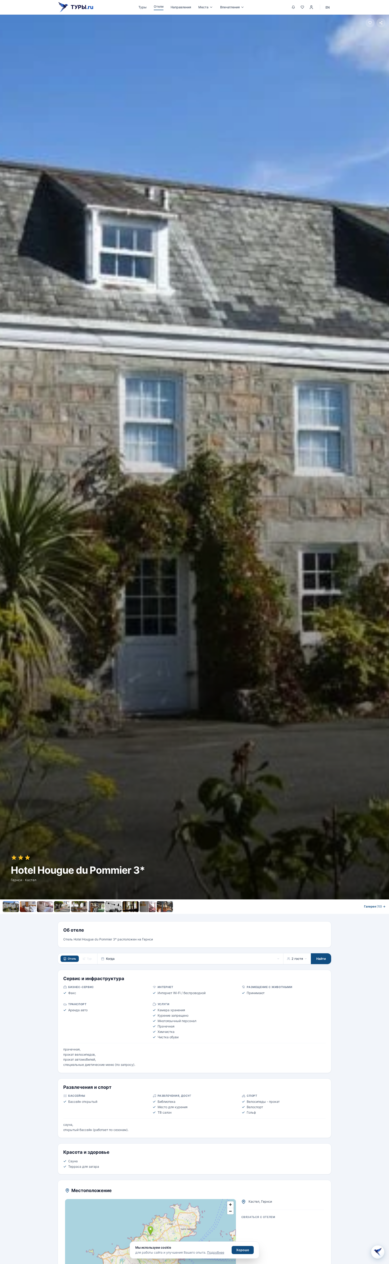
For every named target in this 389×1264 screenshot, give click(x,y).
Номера (146, 916)
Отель (72, 958)
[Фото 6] (96, 906)
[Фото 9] (148, 906)
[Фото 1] (11, 906)
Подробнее (215, 1252)
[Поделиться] (380, 22)
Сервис (166, 916)
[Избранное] (302, 7)
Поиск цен (242, 916)
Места (203, 7)
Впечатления (230, 7)
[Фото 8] (130, 906)
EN (328, 7)
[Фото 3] (45, 906)
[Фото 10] (165, 906)
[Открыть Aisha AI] (377, 1252)
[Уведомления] (293, 7)
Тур (89, 958)
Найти (321, 959)
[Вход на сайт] (311, 7)
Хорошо (242, 1250)
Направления (181, 7)
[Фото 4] (62, 906)
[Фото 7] (113, 906)
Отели (158, 6)
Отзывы (217, 916)
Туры (142, 7)
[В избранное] (370, 22)
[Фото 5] (79, 906)
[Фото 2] (28, 906)
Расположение (191, 916)
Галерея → (374, 906)
